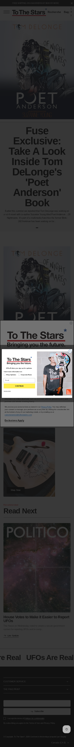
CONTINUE (19, 386)
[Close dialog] (69, 351)
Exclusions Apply (7, 391)
